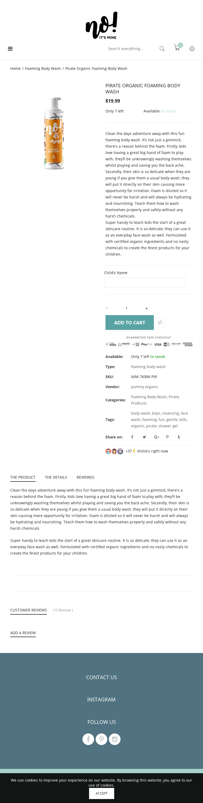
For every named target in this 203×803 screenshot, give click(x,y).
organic (137, 425)
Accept (102, 793)
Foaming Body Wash (149, 396)
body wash (140, 413)
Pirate (174, 396)
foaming (149, 419)
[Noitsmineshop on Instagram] (115, 739)
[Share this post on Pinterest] (171, 437)
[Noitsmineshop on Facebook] (88, 739)
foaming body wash (148, 366)
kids (183, 419)
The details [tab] (56, 477)
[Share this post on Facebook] (136, 437)
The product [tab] (22, 477)
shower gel (168, 425)
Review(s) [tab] (85, 477)
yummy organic (144, 386)
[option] (54, 126)
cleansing (170, 413)
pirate (151, 425)
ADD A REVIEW (23, 632)
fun (162, 419)
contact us (101, 677)
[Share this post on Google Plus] (159, 437)
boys (156, 413)
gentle (172, 419)
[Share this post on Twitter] (148, 437)
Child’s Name (115, 272)
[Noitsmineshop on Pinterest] (101, 739)
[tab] (25, 478)
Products (139, 403)
